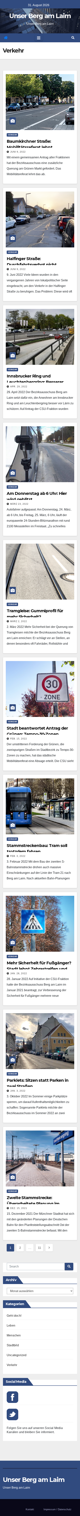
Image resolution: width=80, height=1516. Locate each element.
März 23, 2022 (19, 504)
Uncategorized (17, 1355)
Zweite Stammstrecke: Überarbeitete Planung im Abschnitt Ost (33, 1203)
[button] (73, 38)
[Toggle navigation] (39, 38)
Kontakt (30, 1509)
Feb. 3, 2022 (17, 856)
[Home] (6, 38)
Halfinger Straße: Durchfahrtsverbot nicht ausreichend (32, 264)
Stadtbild (13, 1345)
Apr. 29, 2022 (18, 386)
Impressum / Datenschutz (57, 1509)
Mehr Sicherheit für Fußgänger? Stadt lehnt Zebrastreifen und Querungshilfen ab (39, 968)
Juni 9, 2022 (18, 152)
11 (39, 1248)
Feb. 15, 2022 (18, 738)
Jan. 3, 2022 (17, 1091)
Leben (11, 1325)
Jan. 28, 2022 (18, 973)
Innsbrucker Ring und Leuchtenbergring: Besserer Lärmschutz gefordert (35, 382)
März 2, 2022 (18, 621)
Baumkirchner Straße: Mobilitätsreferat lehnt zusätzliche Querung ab (31, 147)
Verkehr (12, 135)
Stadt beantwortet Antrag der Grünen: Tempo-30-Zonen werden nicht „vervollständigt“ (38, 734)
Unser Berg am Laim (40, 16)
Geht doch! (14, 1315)
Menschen (14, 1335)
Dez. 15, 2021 (18, 1208)
